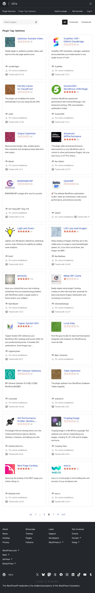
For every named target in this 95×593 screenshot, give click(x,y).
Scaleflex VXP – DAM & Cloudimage (74, 40)
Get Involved (78, 529)
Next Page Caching (27, 465)
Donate (76, 538)
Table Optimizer (72, 370)
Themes (29, 533)
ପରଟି (63, 514)
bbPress (7, 559)
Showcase (30, 529)
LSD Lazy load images (75, 228)
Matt (5, 555)
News (5, 533)
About (5, 529)
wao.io (67, 465)
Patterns (29, 542)
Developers (54, 538)
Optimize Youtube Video (30, 38)
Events (75, 533)
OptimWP (69, 181)
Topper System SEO (28, 323)
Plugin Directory (9, 11)
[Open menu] (91, 3)
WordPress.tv (56, 542)
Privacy (5, 542)
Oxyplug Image (71, 418)
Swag (75, 542)
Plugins (29, 538)
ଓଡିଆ (10, 574)
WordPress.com (10, 550)
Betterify (22, 275)
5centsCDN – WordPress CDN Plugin (76, 87)
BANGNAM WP (25, 181)
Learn (51, 529)
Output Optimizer (26, 133)
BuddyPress (9, 563)
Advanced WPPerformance (72, 135)
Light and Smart (25, 228)
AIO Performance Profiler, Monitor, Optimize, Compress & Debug (29, 419)
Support (52, 533)
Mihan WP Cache (72, 275)
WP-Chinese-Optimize (29, 370)
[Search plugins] (36, 22)
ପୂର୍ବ (31, 514)
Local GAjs (69, 323)
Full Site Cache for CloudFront (25, 87)
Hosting (6, 538)
